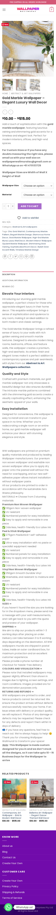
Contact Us (9, 857)
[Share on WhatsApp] (5, 256)
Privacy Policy (10, 886)
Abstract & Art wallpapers (26, 93)
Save (6, 24)
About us (7, 846)
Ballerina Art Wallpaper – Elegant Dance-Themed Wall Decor (40, 815)
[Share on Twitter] (15, 256)
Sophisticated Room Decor (23, 247)
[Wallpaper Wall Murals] (28, 10)
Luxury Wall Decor (17, 240)
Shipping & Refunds (13, 892)
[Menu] (4, 9)
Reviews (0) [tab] (8, 286)
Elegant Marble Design (21, 234)
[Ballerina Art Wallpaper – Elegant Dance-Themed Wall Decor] (41, 793)
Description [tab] (8, 274)
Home (5, 93)
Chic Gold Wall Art (16, 231)
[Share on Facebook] (10, 256)
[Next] (49, 48)
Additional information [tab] (15, 280)
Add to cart (29, 206)
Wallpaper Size (10, 185)
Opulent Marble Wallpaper (15, 243)
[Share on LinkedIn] (31, 256)
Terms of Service (12, 898)
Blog (4, 852)
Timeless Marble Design (27, 250)
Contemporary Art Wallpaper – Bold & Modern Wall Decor (12, 815)
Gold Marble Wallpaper (20, 237)
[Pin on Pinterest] (26, 256)
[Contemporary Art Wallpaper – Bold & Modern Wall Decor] (14, 793)
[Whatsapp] (8, 907)
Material (6, 195)
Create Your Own (12, 863)
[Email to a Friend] (21, 256)
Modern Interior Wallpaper (39, 240)
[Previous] (7, 48)
